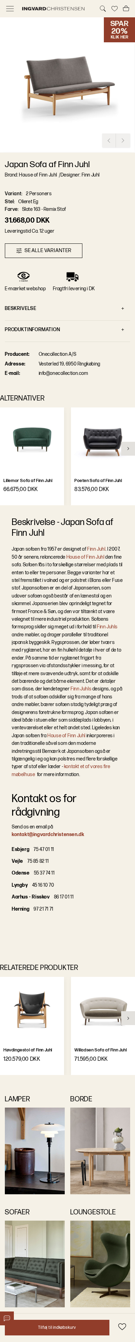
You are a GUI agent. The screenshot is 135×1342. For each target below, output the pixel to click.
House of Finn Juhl (84, 557)
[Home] (56, 8)
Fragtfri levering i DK (74, 289)
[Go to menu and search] (10, 8)
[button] (67, 85)
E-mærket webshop (25, 289)
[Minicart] (126, 9)
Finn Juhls (107, 627)
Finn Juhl (96, 549)
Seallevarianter (48, 250)
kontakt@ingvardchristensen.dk (48, 834)
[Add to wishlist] (122, 1326)
